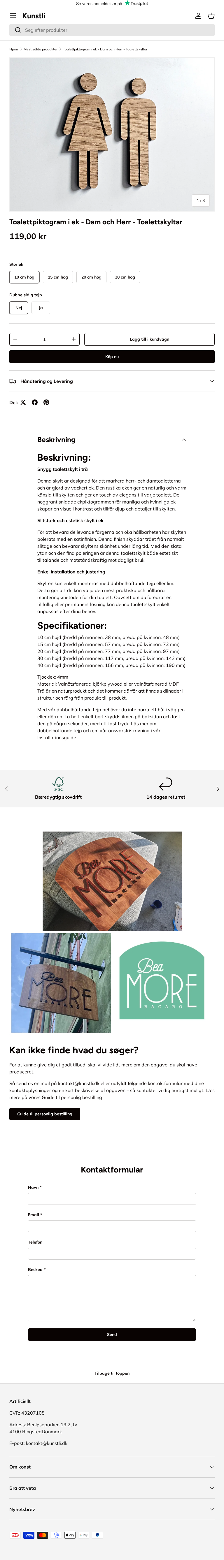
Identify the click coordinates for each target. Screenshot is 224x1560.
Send (112, 1334)
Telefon (35, 1242)
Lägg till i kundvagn (149, 339)
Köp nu (112, 356)
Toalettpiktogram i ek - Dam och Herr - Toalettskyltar (105, 49)
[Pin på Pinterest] (46, 402)
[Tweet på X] (23, 402)
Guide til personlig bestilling (44, 1114)
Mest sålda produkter (40, 49)
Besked (35, 1269)
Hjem (13, 49)
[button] (211, 15)
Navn (33, 1187)
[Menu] (12, 15)
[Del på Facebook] (35, 402)
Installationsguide (56, 737)
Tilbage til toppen (112, 1373)
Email (33, 1214)
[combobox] (112, 30)
